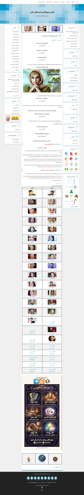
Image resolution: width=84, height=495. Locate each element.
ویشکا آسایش (52, 278)
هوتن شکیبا (32, 214)
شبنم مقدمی (52, 315)
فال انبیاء (75, 65)
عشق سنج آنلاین (74, 131)
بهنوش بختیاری (52, 296)
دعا (76, 112)
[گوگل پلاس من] (35, 478)
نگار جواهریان (32, 342)
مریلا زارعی (32, 287)
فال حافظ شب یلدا (15, 111)
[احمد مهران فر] (55, 29)
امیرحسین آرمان (52, 371)
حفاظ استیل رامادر (15, 86)
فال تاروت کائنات (16, 40)
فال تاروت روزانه (16, 31)
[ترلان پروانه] (42, 29)
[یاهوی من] (55, 478)
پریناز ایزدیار (32, 278)
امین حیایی (52, 348)
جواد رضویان (52, 251)
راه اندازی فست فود (15, 89)
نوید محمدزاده (52, 354)
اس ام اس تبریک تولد (73, 35)
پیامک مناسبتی (56, 2)
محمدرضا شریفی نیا (52, 223)
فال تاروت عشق (16, 61)
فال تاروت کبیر (16, 34)
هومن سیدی (32, 348)
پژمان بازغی (32, 305)
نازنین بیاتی (52, 260)
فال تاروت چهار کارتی (15, 48)
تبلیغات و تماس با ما (41, 2)
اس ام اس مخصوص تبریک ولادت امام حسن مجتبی (72, 32)
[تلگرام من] (52, 478)
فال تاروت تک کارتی (15, 42)
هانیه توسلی (52, 233)
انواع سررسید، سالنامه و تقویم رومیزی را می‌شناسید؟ (14, 80)
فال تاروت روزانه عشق (15, 64)
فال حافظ (73, 2)
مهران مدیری (52, 359)
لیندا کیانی (32, 324)
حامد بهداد (32, 205)
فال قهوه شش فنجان (73, 80)
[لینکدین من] (28, 478)
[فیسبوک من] (49, 478)
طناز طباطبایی (32, 233)
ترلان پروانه (32, 242)
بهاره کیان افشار (32, 359)
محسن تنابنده (52, 305)
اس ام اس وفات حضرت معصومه (71, 41)
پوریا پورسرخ (32, 315)
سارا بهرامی (32, 223)
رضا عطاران (32, 269)
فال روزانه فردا (16, 142)
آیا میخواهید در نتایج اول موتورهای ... (13, 92)
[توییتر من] (38, 478)
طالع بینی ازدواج (74, 100)
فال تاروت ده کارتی (15, 59)
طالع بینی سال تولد (74, 206)
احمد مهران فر (52, 269)
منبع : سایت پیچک (59, 183)
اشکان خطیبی (32, 371)
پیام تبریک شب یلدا (15, 113)
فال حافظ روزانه (16, 108)
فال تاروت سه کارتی (15, 45)
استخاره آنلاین (48, 2)
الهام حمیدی (52, 214)
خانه (77, 2)
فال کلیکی (75, 121)
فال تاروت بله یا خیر (15, 67)
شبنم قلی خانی (52, 205)
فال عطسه (17, 129)
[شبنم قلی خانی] (28, 29)
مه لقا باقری (32, 251)
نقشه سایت (37, 485)
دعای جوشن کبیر (74, 109)
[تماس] (42, 478)
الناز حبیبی (52, 242)
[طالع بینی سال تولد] (71, 192)
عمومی (54, 467)
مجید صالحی (52, 287)
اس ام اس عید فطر (74, 44)
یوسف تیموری (32, 333)
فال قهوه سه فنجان (74, 78)
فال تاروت (68, 2)
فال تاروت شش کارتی (15, 53)
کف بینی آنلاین (74, 90)
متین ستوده (52, 365)
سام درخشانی (32, 196)
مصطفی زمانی (52, 324)
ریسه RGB (75, 140)
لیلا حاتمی (52, 333)
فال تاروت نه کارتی (15, 56)
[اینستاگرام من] (45, 478)
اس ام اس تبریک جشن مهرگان (72, 38)
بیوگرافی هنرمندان (15, 139)
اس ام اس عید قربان (73, 46)
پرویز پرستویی (32, 365)
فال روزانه (62, 2)
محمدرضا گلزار (52, 342)
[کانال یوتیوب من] (31, 478)
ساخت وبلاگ (16, 83)
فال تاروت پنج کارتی (15, 51)
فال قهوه (75, 75)
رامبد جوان (32, 354)
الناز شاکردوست (32, 296)
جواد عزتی (52, 196)
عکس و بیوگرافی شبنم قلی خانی (42, 12)
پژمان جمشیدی (32, 260)
